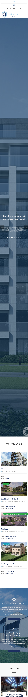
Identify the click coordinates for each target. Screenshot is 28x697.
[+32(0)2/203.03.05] (17, 8)
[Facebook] (7, 8)
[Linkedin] (10, 8)
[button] (2, 227)
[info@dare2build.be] (20, 8)
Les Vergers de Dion (8, 564)
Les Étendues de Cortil (9, 499)
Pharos (3, 469)
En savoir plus (14, 619)
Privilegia (4, 529)
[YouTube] (14, 8)
